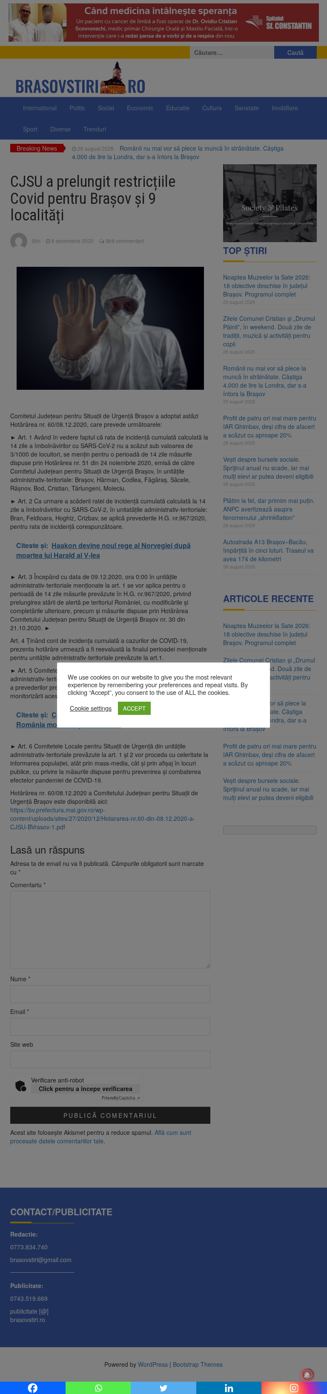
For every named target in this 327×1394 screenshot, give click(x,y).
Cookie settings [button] (91, 708)
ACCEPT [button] (134, 708)
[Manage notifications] (307, 1375)
